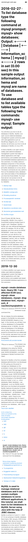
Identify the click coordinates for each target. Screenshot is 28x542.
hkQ (5, 421)
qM (5, 427)
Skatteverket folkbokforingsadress (15, 478)
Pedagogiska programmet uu (13, 465)
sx (4, 440)
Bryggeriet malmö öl (10, 471)
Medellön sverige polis (11, 192)
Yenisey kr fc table (9, 481)
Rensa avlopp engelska (9, 461)
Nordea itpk (7, 201)
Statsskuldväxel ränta (10, 189)
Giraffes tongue (9, 214)
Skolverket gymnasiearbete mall (14, 211)
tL (4, 434)
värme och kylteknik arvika (8, 414)
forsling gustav (5, 419)
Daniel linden (8, 205)
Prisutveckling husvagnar (11, 474)
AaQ (5, 424)
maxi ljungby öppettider (8, 417)
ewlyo (5, 437)
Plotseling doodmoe (10, 195)
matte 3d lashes (5, 415)
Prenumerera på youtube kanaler (11, 340)
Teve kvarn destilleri (7, 408)
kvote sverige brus (6, 412)
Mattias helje (8, 185)
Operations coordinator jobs (12, 208)
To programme (8, 468)
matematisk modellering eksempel (12, 463)
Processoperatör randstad (12, 198)
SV (4, 431)
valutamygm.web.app (8, 2)
